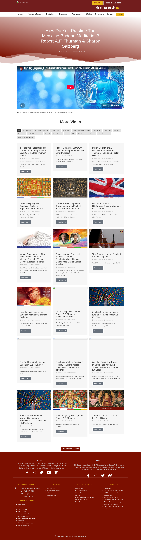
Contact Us (21, 520)
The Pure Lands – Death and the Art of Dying (105, 416)
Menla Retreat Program (34, 134)
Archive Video (27, 130)
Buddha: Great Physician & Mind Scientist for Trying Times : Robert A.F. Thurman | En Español (106, 366)
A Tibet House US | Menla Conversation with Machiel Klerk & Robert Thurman (68, 206)
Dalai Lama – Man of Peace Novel (113, 499)
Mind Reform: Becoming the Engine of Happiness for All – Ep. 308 (105, 315)
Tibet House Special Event (26, 137)
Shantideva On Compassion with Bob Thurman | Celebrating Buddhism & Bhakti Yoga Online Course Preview (69, 259)
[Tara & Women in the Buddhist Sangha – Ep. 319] (106, 248)
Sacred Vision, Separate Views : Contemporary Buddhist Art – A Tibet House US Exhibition (33, 419)
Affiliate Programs (80, 493)
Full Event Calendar (81, 490)
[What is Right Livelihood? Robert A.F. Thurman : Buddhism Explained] (70, 288)
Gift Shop (89, 14)
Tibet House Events (104, 134)
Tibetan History (108, 495)
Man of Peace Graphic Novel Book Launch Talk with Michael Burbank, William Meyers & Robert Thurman (33, 258)
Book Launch (55, 130)
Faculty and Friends (23, 514)
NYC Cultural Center (24, 516)
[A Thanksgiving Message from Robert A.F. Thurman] (70, 409)
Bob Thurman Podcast (41, 130)
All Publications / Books (111, 497)
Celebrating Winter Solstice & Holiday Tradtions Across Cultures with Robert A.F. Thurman (69, 366)
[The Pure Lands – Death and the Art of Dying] (106, 409)
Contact (109, 14)
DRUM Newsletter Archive (111, 493)
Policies (77, 495)
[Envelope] (117, 8)
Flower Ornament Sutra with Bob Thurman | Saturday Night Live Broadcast (70, 150)
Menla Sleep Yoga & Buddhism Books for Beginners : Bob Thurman (32, 206)
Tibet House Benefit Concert (86, 134)
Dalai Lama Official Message (81, 130)
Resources (63, 14)
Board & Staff (22, 511)
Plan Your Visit (51, 488)
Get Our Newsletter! (23, 525)
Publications (76, 14)
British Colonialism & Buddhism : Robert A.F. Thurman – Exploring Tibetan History (105, 152)
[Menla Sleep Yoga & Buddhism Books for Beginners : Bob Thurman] (34, 197)
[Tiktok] (113, 8)
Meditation (21, 134)
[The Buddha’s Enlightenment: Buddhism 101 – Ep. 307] (34, 339)
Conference (66, 130)
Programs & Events (34, 14)
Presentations (57, 134)
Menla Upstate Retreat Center (26, 518)
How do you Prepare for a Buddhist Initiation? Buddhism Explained (33, 315)
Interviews (108, 130)
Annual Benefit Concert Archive (84, 497)
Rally (73, 134)
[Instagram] (102, 8)
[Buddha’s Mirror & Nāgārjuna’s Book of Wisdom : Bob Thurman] (106, 197)
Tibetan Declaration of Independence (115, 502)
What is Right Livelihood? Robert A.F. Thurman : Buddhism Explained (68, 314)
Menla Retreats (79, 502)
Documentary (97, 130)
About (20, 14)
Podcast (47, 134)
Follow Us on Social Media (25, 523)
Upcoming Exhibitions (53, 490)
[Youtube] (106, 8)
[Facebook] (98, 8)
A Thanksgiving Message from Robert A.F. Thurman (70, 416)
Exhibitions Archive (52, 495)
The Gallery (50, 14)
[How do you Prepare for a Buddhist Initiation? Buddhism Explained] (34, 306)
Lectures (117, 130)
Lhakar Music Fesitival (81, 499)
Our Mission (21, 504)
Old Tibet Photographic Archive (113, 490)
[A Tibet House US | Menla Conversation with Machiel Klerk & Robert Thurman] (70, 197)
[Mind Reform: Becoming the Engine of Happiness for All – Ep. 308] (106, 306)
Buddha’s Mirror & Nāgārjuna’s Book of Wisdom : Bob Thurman (106, 206)
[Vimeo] (109, 8)
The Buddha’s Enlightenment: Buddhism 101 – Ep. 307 (33, 363)
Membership (99, 14)
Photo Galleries (22, 509)
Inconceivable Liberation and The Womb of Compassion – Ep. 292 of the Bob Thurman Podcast (33, 152)
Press (66, 134)
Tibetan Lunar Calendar (111, 504)
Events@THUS (79, 488)
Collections (50, 493)
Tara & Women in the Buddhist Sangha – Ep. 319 (106, 255)
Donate (120, 14)
